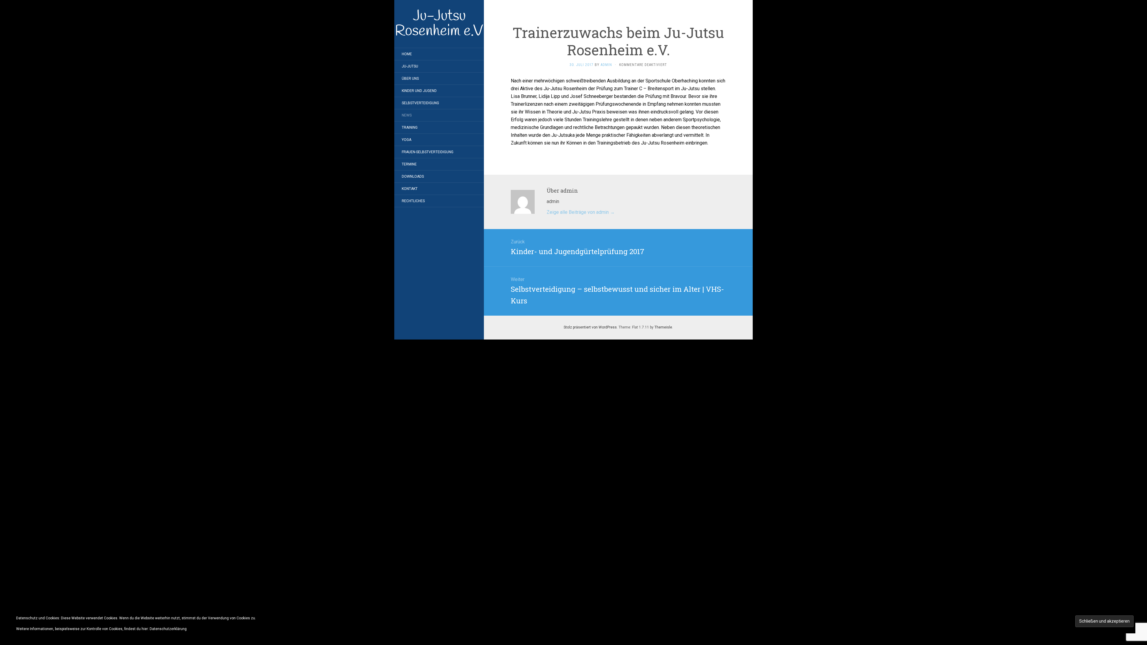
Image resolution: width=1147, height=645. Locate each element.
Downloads (413, 176)
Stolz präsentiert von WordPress (590, 327)
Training (410, 127)
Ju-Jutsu (410, 66)
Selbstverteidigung (420, 103)
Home (407, 54)
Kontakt (410, 189)
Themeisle (663, 327)
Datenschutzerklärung (168, 629)
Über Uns (410, 78)
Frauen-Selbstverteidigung (427, 152)
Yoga (406, 140)
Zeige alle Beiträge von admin (581, 212)
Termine (409, 164)
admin (606, 65)
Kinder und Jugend (419, 91)
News (407, 115)
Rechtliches (413, 201)
